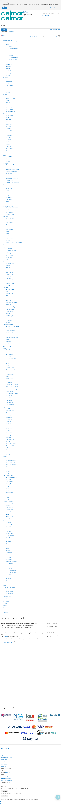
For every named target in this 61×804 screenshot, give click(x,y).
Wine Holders (9, 148)
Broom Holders (9, 516)
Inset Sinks (8, 526)
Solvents (8, 488)
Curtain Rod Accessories (12, 178)
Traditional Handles (11, 370)
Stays (7, 335)
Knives (7, 548)
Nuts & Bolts (9, 300)
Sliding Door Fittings (11, 109)
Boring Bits (11, 568)
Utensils (8, 144)
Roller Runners (9, 469)
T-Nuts (7, 201)
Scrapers (8, 495)
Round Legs (9, 428)
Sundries (11, 51)
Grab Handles (9, 85)
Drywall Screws (9, 293)
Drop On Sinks (9, 524)
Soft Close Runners (10, 462)
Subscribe (4, 791)
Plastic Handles (10, 374)
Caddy (7, 83)
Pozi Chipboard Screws (11, 302)
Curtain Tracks (9, 180)
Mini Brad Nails (10, 445)
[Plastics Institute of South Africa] (18, 720)
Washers (8, 322)
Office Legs (8, 421)
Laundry (8, 100)
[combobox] (51, 13)
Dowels (8, 291)
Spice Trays (9, 139)
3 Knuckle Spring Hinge (12, 393)
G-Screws (8, 295)
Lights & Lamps (10, 278)
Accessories (9, 81)
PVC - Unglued (9, 253)
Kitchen (8, 580)
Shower (8, 90)
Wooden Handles (10, 372)
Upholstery (8, 341)
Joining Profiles (9, 255)
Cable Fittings (9, 270)
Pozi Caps (8, 304)
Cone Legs (8, 415)
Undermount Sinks (10, 529)
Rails (7, 105)
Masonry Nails (9, 298)
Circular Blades (13, 572)
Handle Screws (9, 378)
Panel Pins (8, 452)
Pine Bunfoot (9, 424)
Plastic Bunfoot (9, 426)
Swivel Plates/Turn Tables (12, 337)
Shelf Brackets (9, 507)
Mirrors (8, 161)
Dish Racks (8, 126)
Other (7, 473)
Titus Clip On (9, 400)
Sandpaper (8, 479)
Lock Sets (8, 236)
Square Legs (9, 432)
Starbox (8, 471)
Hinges (7, 231)
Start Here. (11, 31)
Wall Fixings (9, 320)
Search (24, 11)
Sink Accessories (10, 535)
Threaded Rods (10, 318)
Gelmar (8, 44)
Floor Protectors (10, 439)
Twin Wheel (9, 199)
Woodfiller (11, 55)
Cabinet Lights (9, 272)
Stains (7, 490)
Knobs (7, 365)
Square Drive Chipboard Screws (14, 307)
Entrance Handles (10, 227)
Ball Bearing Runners (11, 460)
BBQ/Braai (8, 119)
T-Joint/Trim (9, 257)
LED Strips (8, 276)
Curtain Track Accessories (12, 182)
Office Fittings (9, 591)
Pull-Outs (8, 137)
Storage (8, 153)
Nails (7, 447)
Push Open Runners (11, 464)
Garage (8, 514)
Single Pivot (9, 395)
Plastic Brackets (10, 214)
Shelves (8, 505)
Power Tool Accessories (11, 561)
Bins (7, 122)
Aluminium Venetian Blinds (13, 167)
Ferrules (8, 190)
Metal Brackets (9, 212)
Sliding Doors (9, 238)
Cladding (8, 159)
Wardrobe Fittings (10, 111)
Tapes (7, 497)
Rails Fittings (9, 107)
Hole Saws (11, 575)
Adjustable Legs (10, 410)
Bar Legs (8, 412)
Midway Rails (9, 130)
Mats (7, 88)
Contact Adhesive (13, 48)
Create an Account (52, 36)
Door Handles (9, 222)
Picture (7, 339)
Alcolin (7, 53)
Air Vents (8, 117)
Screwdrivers (9, 559)
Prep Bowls (8, 531)
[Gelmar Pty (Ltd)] (12, 15)
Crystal (7, 363)
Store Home (7, 642)
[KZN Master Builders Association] (42, 722)
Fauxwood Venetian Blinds (12, 171)
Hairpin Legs (9, 417)
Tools (7, 259)
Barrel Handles (9, 354)
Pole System (9, 135)
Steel (10, 361)
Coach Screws (9, 311)
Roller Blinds (9, 173)
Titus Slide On (9, 398)
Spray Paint (9, 486)
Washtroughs (9, 533)
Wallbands (8, 512)
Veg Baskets (9, 146)
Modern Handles (10, 367)
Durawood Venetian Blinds (12, 169)
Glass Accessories (10, 330)
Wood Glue (11, 46)
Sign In (33, 36)
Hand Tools (8, 546)
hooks (7, 233)
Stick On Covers (10, 309)
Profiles (8, 102)
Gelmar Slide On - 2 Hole (12, 384)
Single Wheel (9, 197)
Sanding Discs (9, 483)
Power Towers (9, 281)
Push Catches (9, 402)
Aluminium (11, 356)
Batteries (8, 267)
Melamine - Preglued (11, 250)
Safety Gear (9, 552)
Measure (8, 550)
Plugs (7, 195)
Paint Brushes (9, 492)
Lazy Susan (8, 128)
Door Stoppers (9, 224)
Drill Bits (11, 563)
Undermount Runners (11, 466)
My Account (20, 36)
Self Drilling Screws (11, 315)
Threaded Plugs (10, 204)
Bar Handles (9, 352)
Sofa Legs (8, 430)
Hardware (8, 437)
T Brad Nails (9, 449)
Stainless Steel (12, 358)
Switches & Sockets (10, 283)
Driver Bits (11, 566)
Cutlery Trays (9, 124)
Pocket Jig (8, 557)
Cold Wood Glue (13, 59)
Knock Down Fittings (11, 210)
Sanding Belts (9, 481)
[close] (1, 0)
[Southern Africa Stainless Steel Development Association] (55, 716)
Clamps (8, 518)
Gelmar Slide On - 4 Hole (12, 387)
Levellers (8, 193)
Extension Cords (10, 274)
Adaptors (8, 265)
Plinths (7, 133)
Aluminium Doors (10, 98)
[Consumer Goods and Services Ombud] (6, 716)
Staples (8, 454)
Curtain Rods (9, 176)
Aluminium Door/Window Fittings (14, 242)
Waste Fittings (9, 538)
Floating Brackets (10, 509)
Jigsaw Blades (12, 570)
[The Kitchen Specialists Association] (30, 722)
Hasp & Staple (9, 229)
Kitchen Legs (9, 419)
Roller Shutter (9, 593)
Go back (6, 636)
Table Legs (8, 435)
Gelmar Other (9, 391)
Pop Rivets (8, 313)
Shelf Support (9, 333)
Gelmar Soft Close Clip (11, 389)
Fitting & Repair (10, 404)
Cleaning (8, 150)
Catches (8, 220)
